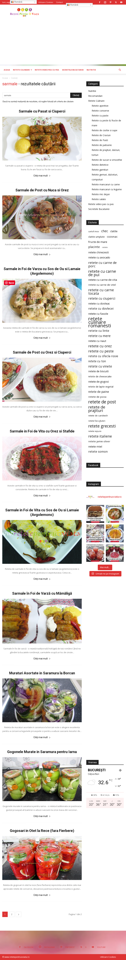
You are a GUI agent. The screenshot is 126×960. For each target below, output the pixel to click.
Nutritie (91, 70)
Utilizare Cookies (45, 2)
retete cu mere (99, 335)
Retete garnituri (100, 169)
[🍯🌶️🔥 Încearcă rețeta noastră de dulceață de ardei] (115, 553)
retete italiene (100, 436)
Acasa (7, 70)
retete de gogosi (98, 381)
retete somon (98, 451)
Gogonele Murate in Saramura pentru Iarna (42, 752)
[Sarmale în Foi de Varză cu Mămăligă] (42, 621)
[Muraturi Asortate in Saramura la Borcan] (42, 700)
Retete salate (99, 199)
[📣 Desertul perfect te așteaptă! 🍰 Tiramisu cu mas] (95, 514)
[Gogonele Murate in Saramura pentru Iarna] (42, 779)
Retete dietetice (100, 164)
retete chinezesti (98, 252)
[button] (120, 69)
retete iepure (94, 431)
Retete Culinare (21, 70)
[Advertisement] (63, 41)
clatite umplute (96, 236)
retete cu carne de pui (102, 272)
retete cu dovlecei (101, 308)
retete (105, 247)
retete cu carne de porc (102, 264)
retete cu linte (98, 330)
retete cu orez (100, 346)
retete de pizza (97, 396)
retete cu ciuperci (101, 298)
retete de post (102, 402)
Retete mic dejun (101, 194)
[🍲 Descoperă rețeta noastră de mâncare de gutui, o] (115, 533)
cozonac (112, 236)
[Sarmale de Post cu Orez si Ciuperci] (42, 380)
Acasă (5, 78)
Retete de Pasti (100, 140)
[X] (115, 2)
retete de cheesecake (100, 376)
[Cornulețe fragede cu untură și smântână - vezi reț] (95, 533)
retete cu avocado (99, 257)
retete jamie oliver (99, 441)
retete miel (95, 446)
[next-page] (18, 914)
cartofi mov (93, 231)
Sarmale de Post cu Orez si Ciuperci (42, 352)
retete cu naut (97, 341)
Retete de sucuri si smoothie (107, 159)
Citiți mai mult (40, 175)
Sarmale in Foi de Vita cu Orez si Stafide (42, 431)
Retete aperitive (100, 105)
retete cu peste (101, 351)
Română (74, 5)
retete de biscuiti (98, 371)
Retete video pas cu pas (47, 70)
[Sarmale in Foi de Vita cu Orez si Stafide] (42, 458)
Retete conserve (100, 110)
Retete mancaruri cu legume (107, 189)
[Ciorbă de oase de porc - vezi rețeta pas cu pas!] (115, 514)
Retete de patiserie (102, 145)
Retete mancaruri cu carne (106, 184)
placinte (94, 247)
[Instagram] (105, 2)
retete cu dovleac (99, 303)
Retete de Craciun (101, 135)
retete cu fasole (98, 313)
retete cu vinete (100, 366)
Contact (59, 2)
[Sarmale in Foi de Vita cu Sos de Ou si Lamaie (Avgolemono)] (42, 542)
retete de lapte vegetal (100, 386)
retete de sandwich (98, 415)
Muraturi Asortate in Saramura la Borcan (42, 673)
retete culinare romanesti (99, 322)
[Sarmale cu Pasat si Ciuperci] (42, 139)
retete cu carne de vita (102, 279)
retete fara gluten (96, 420)
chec (104, 231)
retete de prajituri (96, 408)
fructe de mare (97, 242)
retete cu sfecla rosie (103, 356)
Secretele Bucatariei (73, 70)
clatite (113, 231)
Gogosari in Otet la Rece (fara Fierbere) (42, 831)
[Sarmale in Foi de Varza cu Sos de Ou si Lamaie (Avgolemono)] (42, 301)
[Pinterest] (110, 2)
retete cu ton (97, 361)
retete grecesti (102, 426)
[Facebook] (99, 2)
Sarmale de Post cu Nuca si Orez (42, 190)
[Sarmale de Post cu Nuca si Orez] (42, 217)
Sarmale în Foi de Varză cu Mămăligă (42, 593)
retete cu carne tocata (101, 291)
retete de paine (98, 391)
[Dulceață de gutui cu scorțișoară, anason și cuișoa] (95, 553)
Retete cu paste (100, 115)
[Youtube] (121, 2)
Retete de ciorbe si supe (104, 130)
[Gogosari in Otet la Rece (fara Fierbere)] (42, 858)
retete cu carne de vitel (102, 284)
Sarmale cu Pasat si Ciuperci (42, 111)
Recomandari (95, 95)
